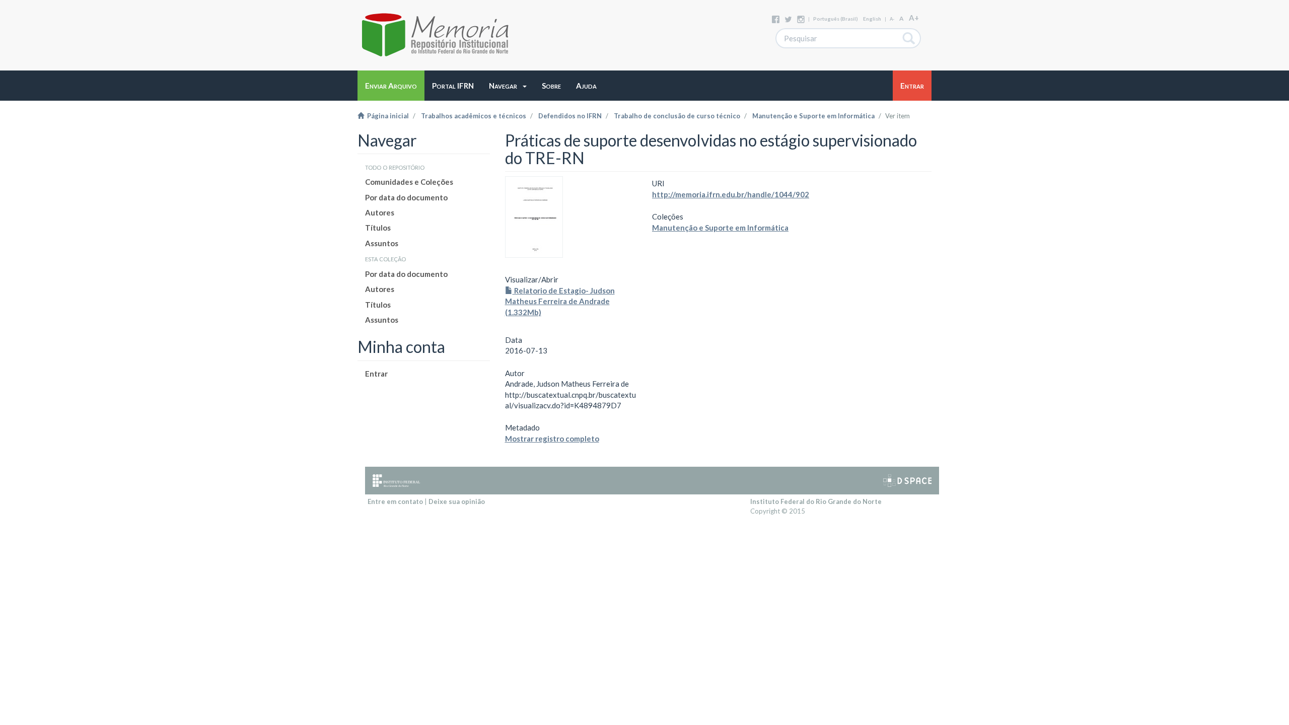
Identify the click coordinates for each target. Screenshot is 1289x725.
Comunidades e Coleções (409, 181)
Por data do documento (406, 197)
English (872, 19)
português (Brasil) (835, 19)
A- (892, 19)
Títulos (378, 227)
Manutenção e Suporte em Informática (813, 116)
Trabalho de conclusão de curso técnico (677, 116)
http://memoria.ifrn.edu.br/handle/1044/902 (730, 194)
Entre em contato (395, 501)
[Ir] (909, 38)
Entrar (376, 373)
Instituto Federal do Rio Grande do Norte (816, 501)
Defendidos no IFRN (570, 116)
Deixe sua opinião (456, 501)
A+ (914, 17)
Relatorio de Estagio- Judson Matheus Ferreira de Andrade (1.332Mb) (560, 301)
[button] (507, 85)
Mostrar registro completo (552, 438)
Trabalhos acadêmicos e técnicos (473, 116)
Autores (379, 212)
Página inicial (386, 116)
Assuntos (381, 243)
